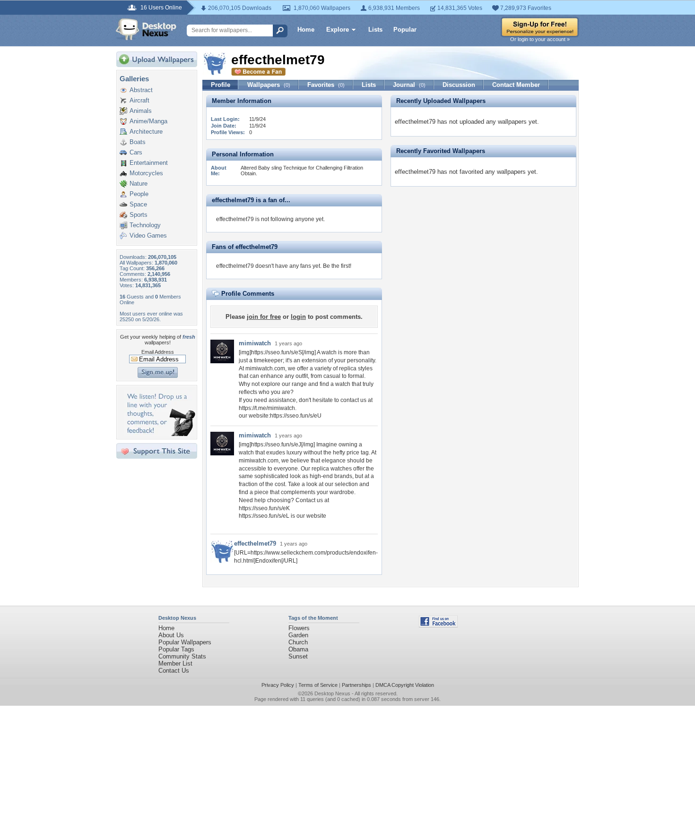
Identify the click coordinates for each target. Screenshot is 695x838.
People (139, 193)
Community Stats (182, 656)
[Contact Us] (159, 433)
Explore (337, 29)
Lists (375, 29)
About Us (171, 635)
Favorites (326, 84)
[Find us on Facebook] (438, 625)
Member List (175, 663)
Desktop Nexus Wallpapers (146, 29)
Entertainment (149, 162)
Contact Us (173, 670)
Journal (409, 84)
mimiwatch (255, 343)
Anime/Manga (148, 121)
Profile (220, 84)
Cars (136, 152)
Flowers (299, 628)
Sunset (298, 656)
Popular (405, 29)
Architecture (146, 131)
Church (298, 642)
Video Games (148, 235)
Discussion (459, 84)
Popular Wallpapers (184, 642)
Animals (141, 110)
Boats (138, 141)
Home (305, 29)
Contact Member (516, 84)
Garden (298, 635)
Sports (139, 214)
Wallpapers (268, 84)
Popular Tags (176, 649)
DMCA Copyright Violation (404, 685)
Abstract (141, 90)
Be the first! (337, 266)
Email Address (157, 352)
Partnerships (356, 685)
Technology (145, 225)
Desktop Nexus (332, 693)
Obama (298, 649)
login (298, 316)
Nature (139, 183)
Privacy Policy (277, 685)
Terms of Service (318, 685)
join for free (264, 316)
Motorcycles (146, 173)
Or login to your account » (540, 39)
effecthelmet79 (255, 543)
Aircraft (139, 100)
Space (138, 204)
